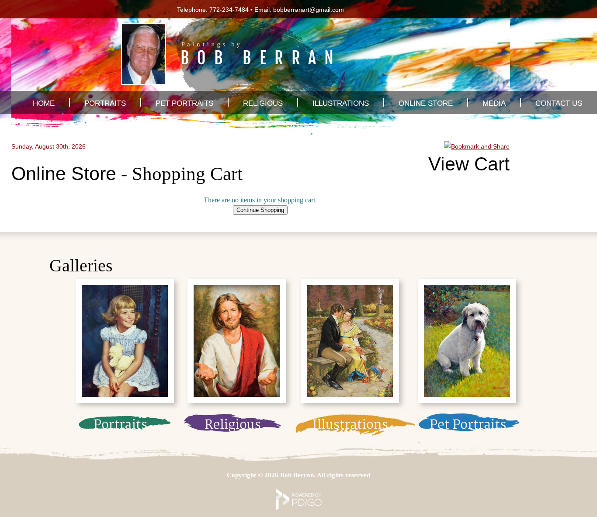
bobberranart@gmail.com (308, 9)
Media (494, 103)
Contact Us (558, 103)
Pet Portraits (184, 103)
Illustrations (340, 103)
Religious (263, 103)
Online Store (426, 103)
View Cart (469, 163)
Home (44, 103)
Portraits (105, 103)
